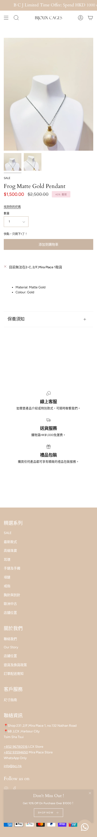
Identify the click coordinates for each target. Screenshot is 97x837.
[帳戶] (80, 18)
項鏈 (7, 577)
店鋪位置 (10, 656)
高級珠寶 (10, 551)
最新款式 (10, 542)
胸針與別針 (12, 595)
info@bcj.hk (13, 766)
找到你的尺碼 (12, 207)
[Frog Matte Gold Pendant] (12, 162)
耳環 (7, 560)
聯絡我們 (10, 639)
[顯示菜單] (6, 18)
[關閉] (90, 793)
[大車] (90, 18)
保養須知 (16, 319)
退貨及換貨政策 (15, 665)
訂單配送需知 (14, 674)
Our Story (11, 647)
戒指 (7, 586)
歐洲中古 (10, 604)
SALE (7, 178)
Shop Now (45, 812)
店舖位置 (10, 613)
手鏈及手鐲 (12, 568)
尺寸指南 (10, 700)
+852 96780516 (16, 747)
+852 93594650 (16, 752)
